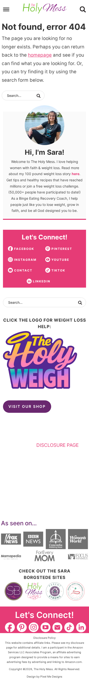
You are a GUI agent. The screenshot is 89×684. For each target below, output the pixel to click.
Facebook (10, 627)
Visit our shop (27, 406)
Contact (57, 627)
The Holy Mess (45, 8)
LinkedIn (81, 627)
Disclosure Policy (44, 638)
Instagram (34, 627)
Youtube (45, 627)
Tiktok (69, 627)
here (75, 174)
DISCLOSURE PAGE (57, 445)
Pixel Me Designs (51, 676)
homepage (40, 55)
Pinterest (22, 627)
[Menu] (6, 9)
